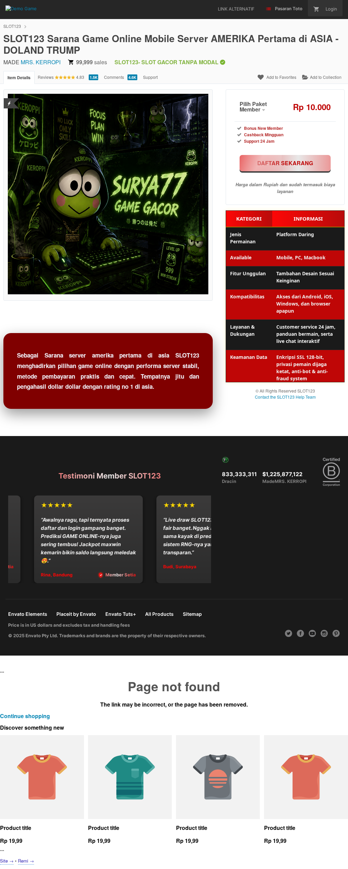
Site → (7, 860)
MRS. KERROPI (40, 62)
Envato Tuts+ (120, 614)
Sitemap (192, 614)
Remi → (26, 860)
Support (150, 77)
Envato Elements (27, 614)
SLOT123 (12, 26)
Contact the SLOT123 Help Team (285, 397)
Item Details (19, 77)
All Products (159, 614)
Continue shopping (25, 716)
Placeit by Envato (76, 614)
